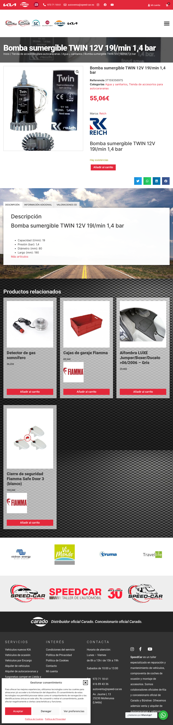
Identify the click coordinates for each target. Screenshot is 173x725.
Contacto (51, 666)
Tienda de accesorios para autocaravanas (36, 53)
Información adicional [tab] (38, 204)
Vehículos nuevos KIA (18, 649)
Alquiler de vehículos (17, 666)
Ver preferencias (74, 711)
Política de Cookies (34, 719)
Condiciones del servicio (60, 649)
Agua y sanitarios (72, 53)
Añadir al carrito (103, 167)
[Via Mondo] (21, 557)
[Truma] (64, 557)
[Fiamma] (73, 373)
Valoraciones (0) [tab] (67, 204)
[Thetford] (152, 557)
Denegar (46, 711)
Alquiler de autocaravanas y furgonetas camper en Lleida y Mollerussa (23, 677)
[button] (85, 682)
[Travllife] (108, 557)
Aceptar (18, 711)
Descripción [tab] (12, 204)
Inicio (6, 53)
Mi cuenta (52, 671)
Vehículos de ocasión (17, 655)
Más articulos (19, 256)
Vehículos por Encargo (18, 660)
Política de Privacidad (55, 719)
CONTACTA (98, 642)
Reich (102, 113)
